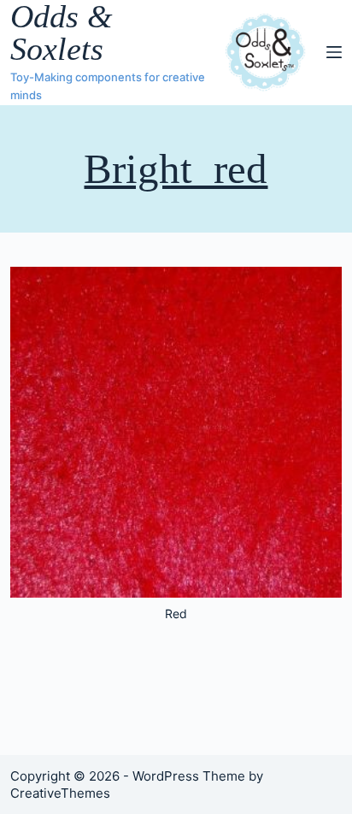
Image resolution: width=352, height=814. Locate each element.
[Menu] (334, 52)
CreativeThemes (60, 793)
